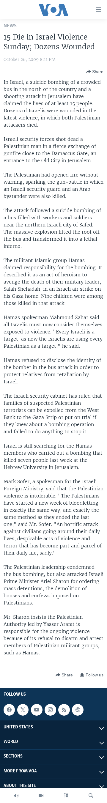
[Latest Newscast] (16, 795)
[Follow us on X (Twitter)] (23, 709)
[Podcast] (77, 709)
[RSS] (64, 709)
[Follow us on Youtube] (36, 709)
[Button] (94, 71)
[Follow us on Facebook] (9, 709)
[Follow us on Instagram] (50, 709)
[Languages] (66, 795)
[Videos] (41, 795)
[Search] (91, 795)
